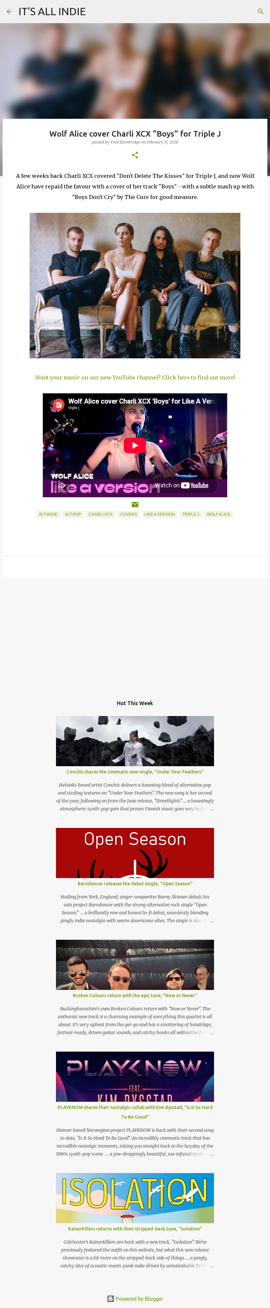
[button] (135, 155)
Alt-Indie (48, 514)
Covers (128, 514)
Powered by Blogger (139, 1299)
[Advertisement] (135, 633)
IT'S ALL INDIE (52, 11)
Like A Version (160, 514)
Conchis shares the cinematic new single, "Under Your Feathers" (135, 771)
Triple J (190, 514)
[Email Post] (135, 507)
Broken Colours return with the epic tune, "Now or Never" (135, 995)
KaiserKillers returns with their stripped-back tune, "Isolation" (135, 1228)
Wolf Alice (218, 514)
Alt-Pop (73, 514)
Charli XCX (101, 514)
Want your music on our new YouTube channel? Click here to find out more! (135, 377)
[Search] (261, 11)
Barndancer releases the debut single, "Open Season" (135, 883)
